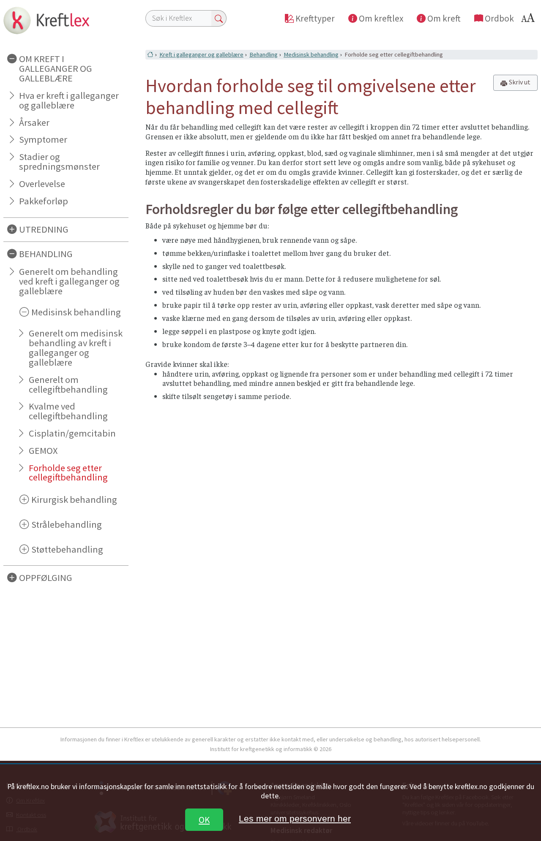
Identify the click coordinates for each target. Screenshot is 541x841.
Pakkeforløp (43, 201)
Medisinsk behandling (311, 54)
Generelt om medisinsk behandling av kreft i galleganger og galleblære (76, 347)
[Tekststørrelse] (529, 20)
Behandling (263, 54)
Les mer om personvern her (295, 818)
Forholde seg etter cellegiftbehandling (68, 472)
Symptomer (43, 139)
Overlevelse (42, 184)
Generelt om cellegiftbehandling (68, 384)
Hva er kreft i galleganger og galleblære (69, 100)
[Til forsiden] (66, 20)
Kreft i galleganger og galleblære (201, 54)
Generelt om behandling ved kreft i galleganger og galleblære (69, 281)
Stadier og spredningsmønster (59, 161)
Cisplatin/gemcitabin (72, 433)
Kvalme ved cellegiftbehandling (68, 411)
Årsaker (34, 122)
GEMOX (43, 450)
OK (204, 819)
